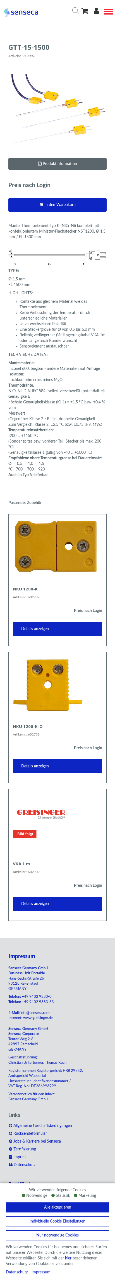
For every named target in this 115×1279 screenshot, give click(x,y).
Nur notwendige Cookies (57, 1235)
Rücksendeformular (29, 1134)
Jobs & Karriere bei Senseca (36, 1141)
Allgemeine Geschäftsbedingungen (42, 1126)
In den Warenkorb (59, 205)
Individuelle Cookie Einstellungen (57, 1221)
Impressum (41, 1272)
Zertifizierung (24, 1149)
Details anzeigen (35, 629)
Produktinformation (59, 164)
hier (68, 1258)
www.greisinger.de (38, 1018)
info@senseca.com (35, 1013)
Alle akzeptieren (57, 1207)
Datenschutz (17, 1272)
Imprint (19, 1157)
